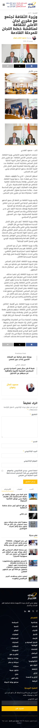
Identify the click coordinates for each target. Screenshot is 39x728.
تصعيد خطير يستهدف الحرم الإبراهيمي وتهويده (16, 577)
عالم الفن (14, 678)
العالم (16, 630)
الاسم (34, 441)
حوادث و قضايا (13, 658)
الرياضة (34, 681)
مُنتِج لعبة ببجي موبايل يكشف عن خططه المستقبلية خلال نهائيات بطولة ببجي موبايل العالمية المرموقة (14, 497)
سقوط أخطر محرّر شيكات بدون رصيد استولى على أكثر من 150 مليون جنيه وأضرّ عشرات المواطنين (15, 525)
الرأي (35, 673)
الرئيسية (35, 13)
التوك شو (33, 665)
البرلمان (34, 653)
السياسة (15, 622)
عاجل (16, 674)
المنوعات (15, 650)
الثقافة (34, 669)
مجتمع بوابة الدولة (11, 682)
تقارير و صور (13, 654)
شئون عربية (14, 670)
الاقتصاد (34, 649)
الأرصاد (34, 638)
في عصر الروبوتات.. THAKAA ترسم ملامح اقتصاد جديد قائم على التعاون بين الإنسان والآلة (15, 543)
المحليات (15, 642)
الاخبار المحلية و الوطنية (31, 644)
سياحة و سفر (13, 662)
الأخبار (29, 13)
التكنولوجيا (33, 661)
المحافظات (14, 638)
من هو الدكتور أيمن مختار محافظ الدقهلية (14, 506)
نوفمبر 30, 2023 (28, 41)
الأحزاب (34, 630)
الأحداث (34, 626)
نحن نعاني (23, 514)
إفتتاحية (34, 622)
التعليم (34, 657)
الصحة (16, 626)
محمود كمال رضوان (19, 38)
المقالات (15, 646)
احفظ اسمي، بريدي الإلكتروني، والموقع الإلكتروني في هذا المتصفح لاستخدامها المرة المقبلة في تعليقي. (22, 473)
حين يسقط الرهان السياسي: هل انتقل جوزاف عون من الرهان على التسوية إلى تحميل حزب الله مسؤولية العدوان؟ (14, 553)
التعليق (33, 414)
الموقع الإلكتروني (30, 461)
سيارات (15, 666)
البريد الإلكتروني (30, 451)
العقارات (15, 634)
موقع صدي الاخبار (14, 721)
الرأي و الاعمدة (31, 677)
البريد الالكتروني (32, 699)
